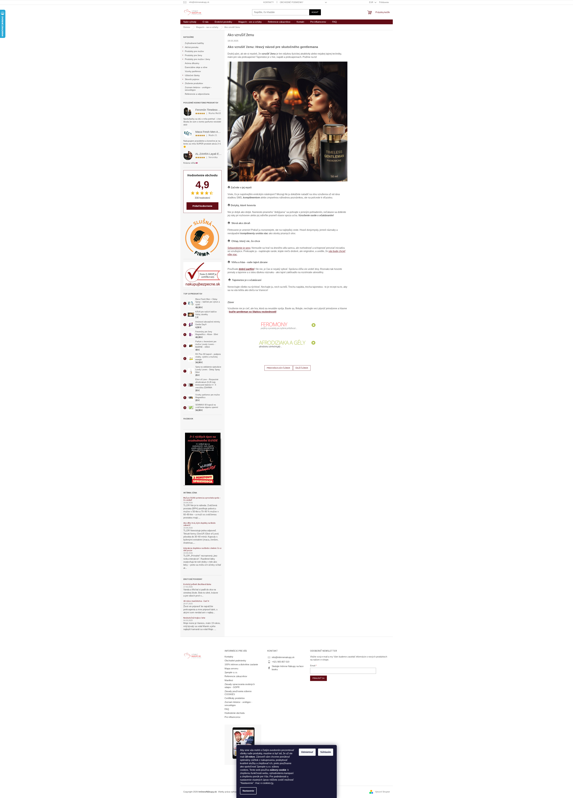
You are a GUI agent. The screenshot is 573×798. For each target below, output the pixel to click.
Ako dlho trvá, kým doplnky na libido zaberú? (199, 524)
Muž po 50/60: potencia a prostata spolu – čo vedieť (202, 499)
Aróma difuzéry (192, 63)
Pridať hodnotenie (202, 206)
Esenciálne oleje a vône (196, 67)
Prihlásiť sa (318, 678)
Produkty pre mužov (194, 51)
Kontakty (268, 2)
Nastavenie (248, 791)
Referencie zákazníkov (236, 676)
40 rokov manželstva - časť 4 (196, 601)
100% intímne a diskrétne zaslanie (241, 664)
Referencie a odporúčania (197, 94)
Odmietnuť (307, 752)
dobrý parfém (246, 269)
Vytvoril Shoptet (382, 792)
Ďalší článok (302, 367)
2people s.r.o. (231, 672)
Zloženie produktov (194, 83)
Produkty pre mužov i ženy (197, 59)
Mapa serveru (231, 668)
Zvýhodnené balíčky (194, 43)
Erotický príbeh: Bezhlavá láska (197, 584)
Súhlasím (325, 752)
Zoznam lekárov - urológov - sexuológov (198, 88)
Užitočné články (192, 75)
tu (272, 783)
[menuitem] (189, 21)
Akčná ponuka (191, 47)
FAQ (227, 709)
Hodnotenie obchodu (235, 713)
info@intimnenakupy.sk (283, 657)
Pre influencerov (232, 717)
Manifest (229, 680)
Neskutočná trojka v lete (194, 618)
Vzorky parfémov (193, 71)
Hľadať (315, 12)
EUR (371, 2)
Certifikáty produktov (235, 698)
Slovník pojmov (192, 79)
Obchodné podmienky (291, 2)
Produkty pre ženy (193, 55)
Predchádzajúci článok (278, 367)
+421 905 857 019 (280, 662)
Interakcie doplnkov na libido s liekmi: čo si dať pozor (202, 549)
